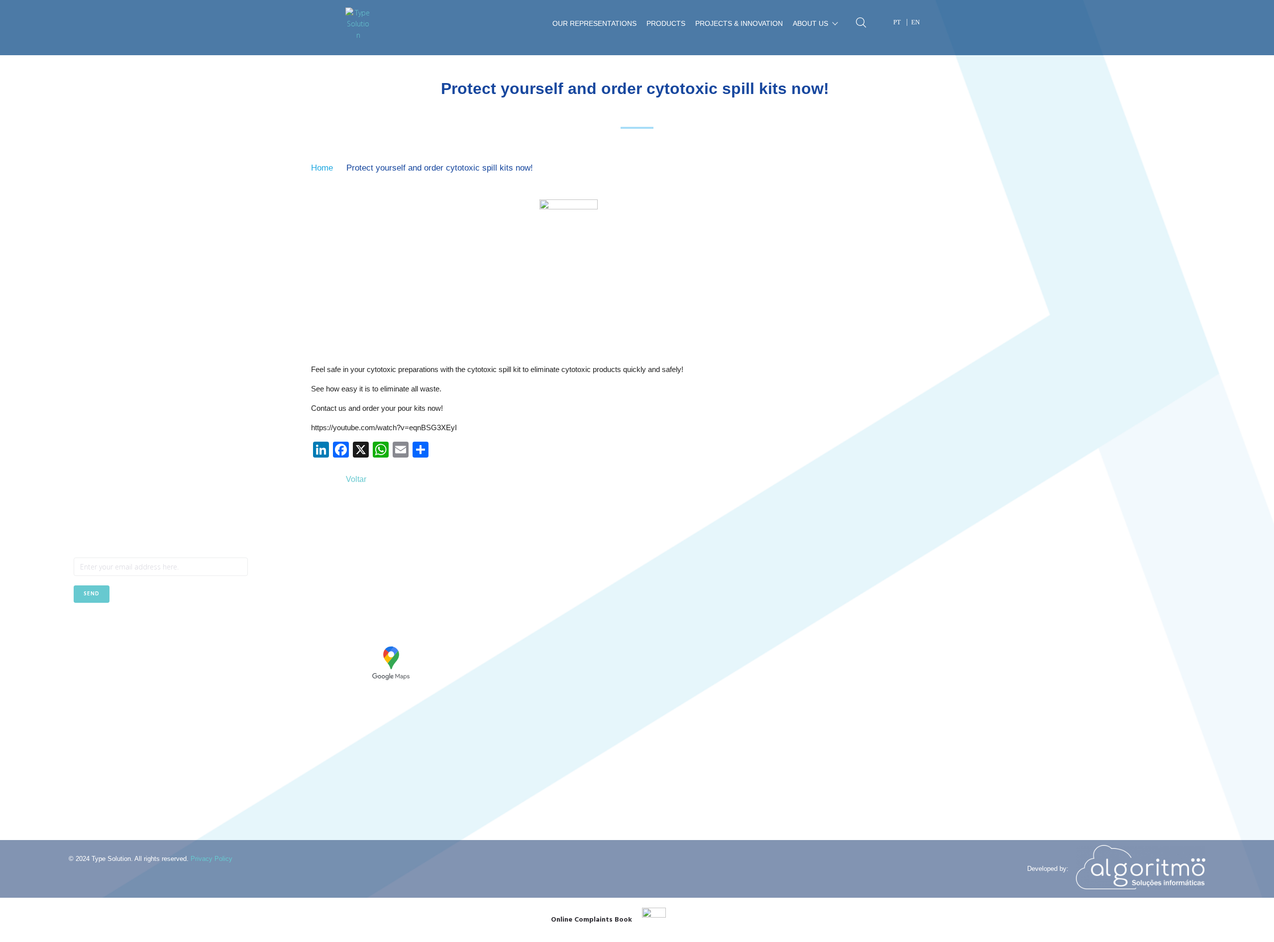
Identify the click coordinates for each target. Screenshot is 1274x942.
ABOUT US (810, 23)
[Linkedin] (105, 627)
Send (92, 593)
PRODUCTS (665, 23)
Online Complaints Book (591, 920)
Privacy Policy (211, 858)
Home (322, 168)
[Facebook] (81, 627)
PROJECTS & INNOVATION (739, 23)
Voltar (356, 479)
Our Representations (594, 23)
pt (897, 22)
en (915, 22)
